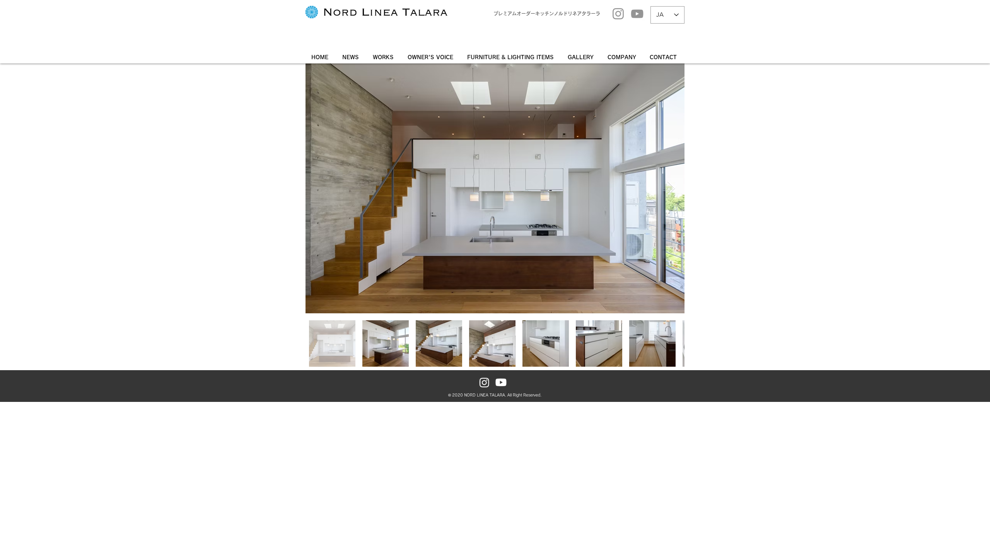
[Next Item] (671, 188)
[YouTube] (637, 13)
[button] (582, 57)
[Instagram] (618, 13)
